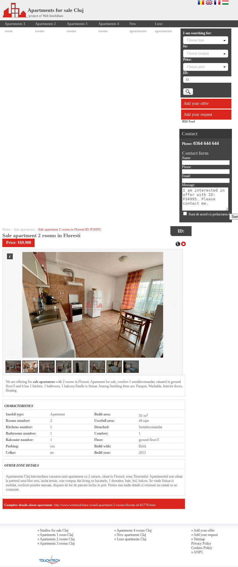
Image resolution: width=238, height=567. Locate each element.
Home (6, 229)
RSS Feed (188, 121)
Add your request (198, 114)
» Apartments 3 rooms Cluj (56, 543)
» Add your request (204, 535)
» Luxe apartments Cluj (130, 539)
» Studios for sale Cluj (52, 530)
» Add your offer (202, 530)
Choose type (195, 40)
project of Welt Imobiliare (46, 15)
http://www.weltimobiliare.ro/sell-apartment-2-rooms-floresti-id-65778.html (105, 505)
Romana (201, 2)
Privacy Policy (201, 543)
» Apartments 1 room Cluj (55, 535)
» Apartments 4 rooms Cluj (133, 530)
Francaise (217, 2)
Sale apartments (24, 229)
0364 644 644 (206, 143)
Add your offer (196, 103)
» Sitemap (198, 539)
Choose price (196, 67)
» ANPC (197, 552)
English (209, 2)
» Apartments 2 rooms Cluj (56, 539)
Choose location (198, 53)
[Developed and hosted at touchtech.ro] (48, 557)
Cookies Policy (201, 548)
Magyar (225, 2)
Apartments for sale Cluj (56, 10)
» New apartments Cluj (130, 535)
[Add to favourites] (183, 243)
